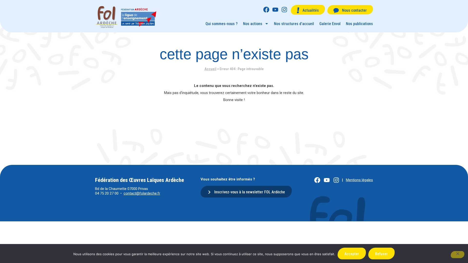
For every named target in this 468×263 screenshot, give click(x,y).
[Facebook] (266, 10)
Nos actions (252, 23)
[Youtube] (275, 10)
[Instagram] (284, 10)
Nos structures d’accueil (294, 23)
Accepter (351, 254)
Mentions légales (359, 180)
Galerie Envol (330, 23)
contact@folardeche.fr (142, 193)
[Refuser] (457, 254)
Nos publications (359, 23)
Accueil (210, 69)
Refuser (381, 254)
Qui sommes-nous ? (221, 23)
